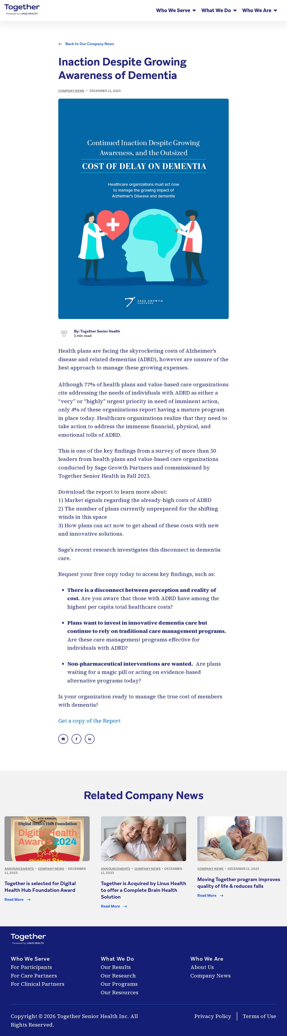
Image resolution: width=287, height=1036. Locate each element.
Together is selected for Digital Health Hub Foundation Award (40, 886)
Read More (14, 899)
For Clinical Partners (37, 984)
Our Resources (119, 992)
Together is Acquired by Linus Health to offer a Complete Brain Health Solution (143, 890)
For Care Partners (34, 975)
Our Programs (119, 984)
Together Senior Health (100, 331)
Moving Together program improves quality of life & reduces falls (238, 882)
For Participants (31, 967)
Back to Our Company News (89, 44)
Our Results (116, 967)
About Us (202, 967)
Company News (210, 975)
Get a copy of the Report (89, 720)
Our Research (118, 975)
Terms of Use (259, 1016)
